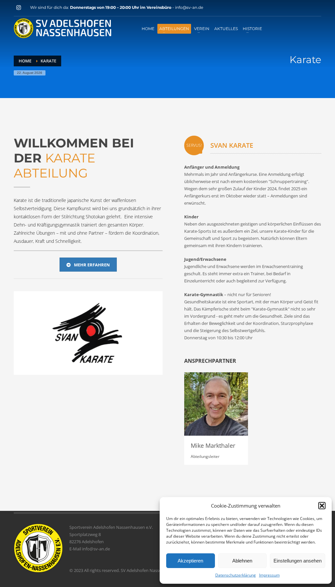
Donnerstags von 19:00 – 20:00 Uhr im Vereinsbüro (121, 7)
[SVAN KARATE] (88, 333)
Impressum (269, 575)
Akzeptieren (190, 560)
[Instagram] (19, 7)
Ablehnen (242, 560)
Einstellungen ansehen (297, 560)
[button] (322, 505)
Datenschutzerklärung (235, 575)
